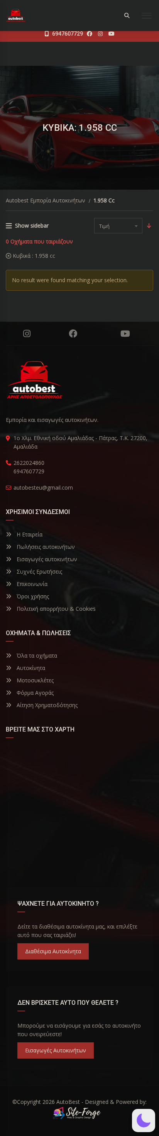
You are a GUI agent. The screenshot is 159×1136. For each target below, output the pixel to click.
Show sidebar (32, 225)
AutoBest (68, 1101)
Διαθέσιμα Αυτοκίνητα (53, 951)
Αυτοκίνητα (30, 668)
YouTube (125, 333)
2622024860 (29, 462)
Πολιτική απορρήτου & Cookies (55, 608)
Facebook (72, 333)
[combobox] (118, 225)
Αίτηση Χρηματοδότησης (46, 705)
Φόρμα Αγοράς (34, 692)
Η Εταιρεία (28, 534)
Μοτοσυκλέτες (34, 680)
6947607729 (67, 34)
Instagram (27, 333)
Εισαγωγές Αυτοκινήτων (55, 1050)
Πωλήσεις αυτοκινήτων (45, 546)
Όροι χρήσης (32, 596)
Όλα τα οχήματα (36, 655)
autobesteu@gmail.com (43, 487)
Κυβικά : (33, 255)
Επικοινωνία (31, 584)
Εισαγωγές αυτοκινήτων (46, 559)
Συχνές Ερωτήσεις (38, 571)
